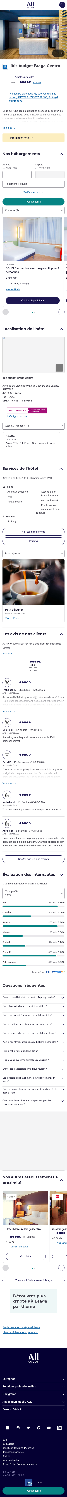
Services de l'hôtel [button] (20, 468)
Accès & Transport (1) (17, 425)
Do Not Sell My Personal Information (19, 1464)
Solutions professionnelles (19, 1386)
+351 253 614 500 (17, 410)
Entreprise (8, 1378)
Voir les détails (12, 618)
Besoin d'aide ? (11, 1409)
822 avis (37, 82)
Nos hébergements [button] (21, 153)
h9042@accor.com (17, 416)
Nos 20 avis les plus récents (33, 859)
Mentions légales (10, 1460)
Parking (33, 541)
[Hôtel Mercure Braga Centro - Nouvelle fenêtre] (25, 1208)
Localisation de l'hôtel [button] (23, 329)
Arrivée (9, 166)
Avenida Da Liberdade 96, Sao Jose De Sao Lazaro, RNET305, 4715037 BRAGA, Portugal (33, 95)
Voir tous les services (33, 531)
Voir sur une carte (19, 1246)
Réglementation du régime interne (21, 1327)
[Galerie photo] (33, 34)
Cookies (6, 1456)
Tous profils (11, 893)
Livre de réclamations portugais (20, 1332)
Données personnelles (13, 1452)
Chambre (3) (12, 210)
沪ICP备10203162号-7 (13, 1475)
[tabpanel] (33, 265)
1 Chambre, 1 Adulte (16, 183)
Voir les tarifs (33, 1490)
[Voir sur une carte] (33, 355)
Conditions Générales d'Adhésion (18, 1448)
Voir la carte (16, 100)
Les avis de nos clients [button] (24, 634)
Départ (42, 166)
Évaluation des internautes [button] (28, 874)
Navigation (9, 1394)
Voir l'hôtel (25, 1256)
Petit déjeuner (12, 553)
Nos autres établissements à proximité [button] (30, 1180)
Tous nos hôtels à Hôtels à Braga (33, 1280)
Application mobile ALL (17, 1401)
